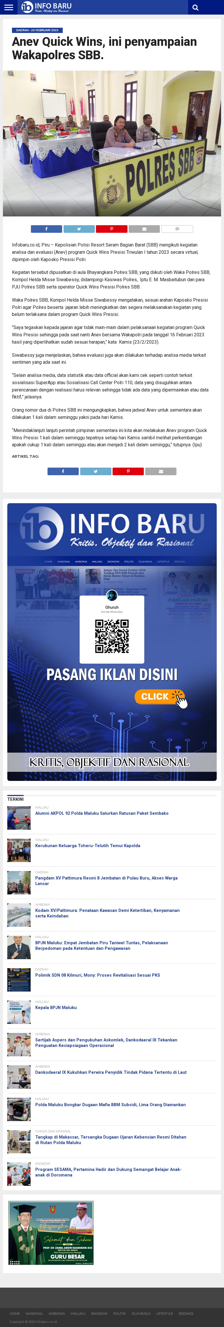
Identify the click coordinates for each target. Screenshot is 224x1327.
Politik (119, 1314)
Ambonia (57, 1314)
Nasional (34, 1314)
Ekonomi (99, 1314)
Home (15, 1314)
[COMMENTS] (177, 227)
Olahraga (141, 1314)
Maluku (78, 1314)
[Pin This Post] (111, 227)
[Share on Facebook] (46, 227)
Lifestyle (164, 1314)
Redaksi (186, 1314)
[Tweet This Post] (79, 227)
